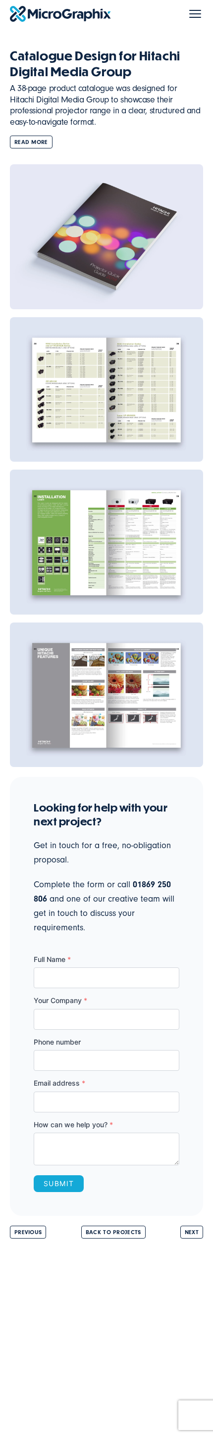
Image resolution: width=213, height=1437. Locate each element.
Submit (59, 1183)
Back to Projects (113, 1232)
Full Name (52, 959)
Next (192, 1232)
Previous (28, 1232)
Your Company (60, 1000)
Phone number (57, 1042)
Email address (59, 1083)
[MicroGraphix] (60, 14)
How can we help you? (73, 1124)
